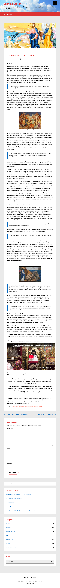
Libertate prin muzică (45, 414)
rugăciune (30, 406)
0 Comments (37, 59)
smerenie (36, 406)
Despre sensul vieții (10, 502)
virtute (40, 406)
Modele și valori (12, 53)
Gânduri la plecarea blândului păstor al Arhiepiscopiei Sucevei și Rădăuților (22, 510)
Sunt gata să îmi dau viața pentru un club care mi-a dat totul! (19, 494)
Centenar (8, 523)
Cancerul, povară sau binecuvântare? (14, 498)
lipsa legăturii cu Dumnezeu (17, 406)
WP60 (33, 583)
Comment (10, 428)
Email (9, 456)
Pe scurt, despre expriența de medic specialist (16, 506)
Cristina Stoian (25, 59)
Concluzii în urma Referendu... (18, 414)
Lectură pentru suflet (10, 531)
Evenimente (8, 527)
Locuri (7, 535)
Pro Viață (8, 543)
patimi (26, 406)
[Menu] (55, 3)
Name (9, 449)
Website (9, 463)
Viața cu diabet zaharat (11, 547)
